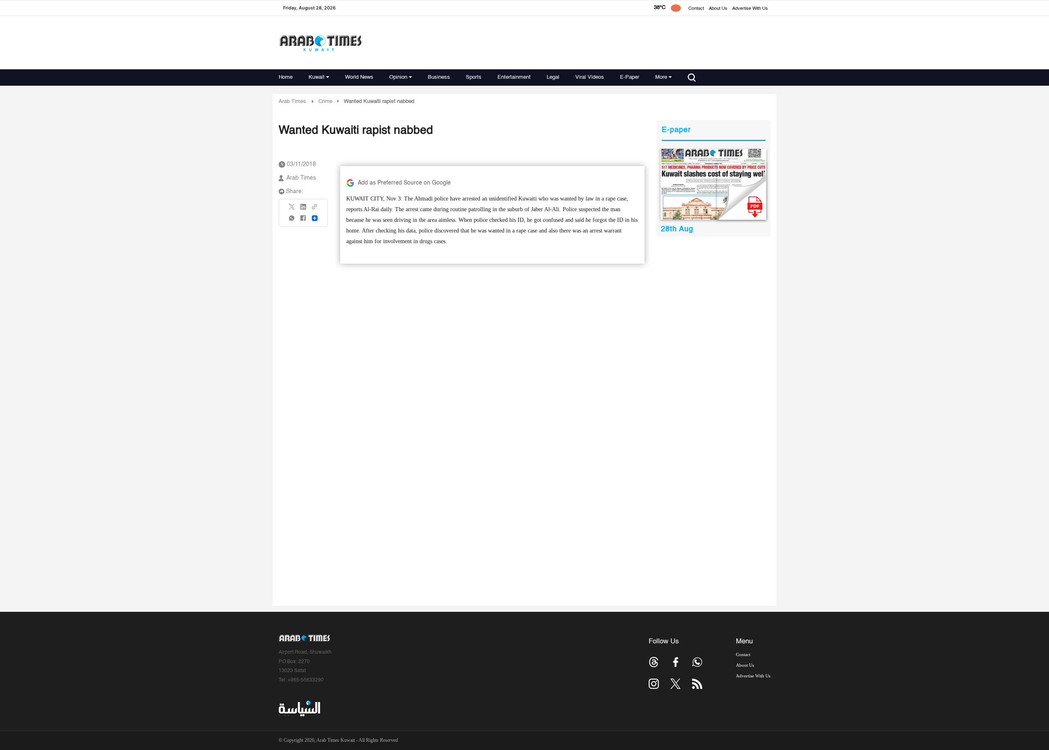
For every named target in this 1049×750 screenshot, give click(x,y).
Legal (553, 77)
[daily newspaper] (714, 184)
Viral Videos (589, 77)
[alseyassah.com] (299, 708)
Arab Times (292, 101)
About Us (718, 9)
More (661, 77)
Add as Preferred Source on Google (404, 183)
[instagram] (654, 684)
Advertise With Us (750, 9)
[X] (292, 209)
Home (286, 77)
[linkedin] (303, 209)
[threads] (654, 662)
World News (359, 77)
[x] (675, 684)
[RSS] (697, 684)
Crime (325, 101)
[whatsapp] (292, 220)
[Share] (315, 218)
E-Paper (629, 77)
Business (439, 77)
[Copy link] (314, 209)
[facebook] (303, 220)
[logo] (320, 43)
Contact (696, 9)
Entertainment (514, 77)
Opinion (398, 77)
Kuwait (317, 77)
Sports (473, 77)
